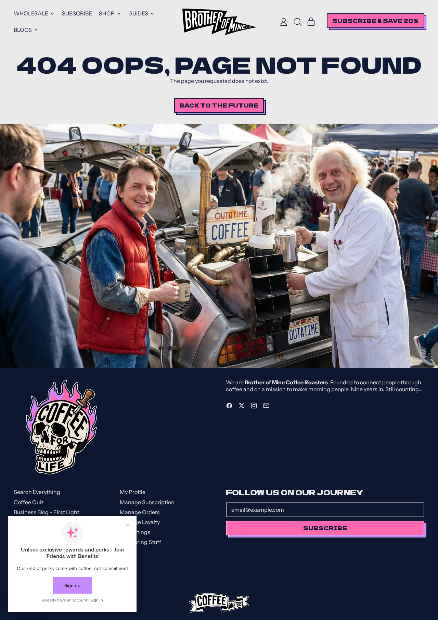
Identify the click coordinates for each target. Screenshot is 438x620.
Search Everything (37, 491)
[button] (297, 22)
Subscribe (77, 13)
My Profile (132, 491)
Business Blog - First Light (46, 512)
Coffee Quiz (29, 502)
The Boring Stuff (140, 541)
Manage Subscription (147, 502)
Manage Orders (140, 512)
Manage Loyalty (140, 522)
